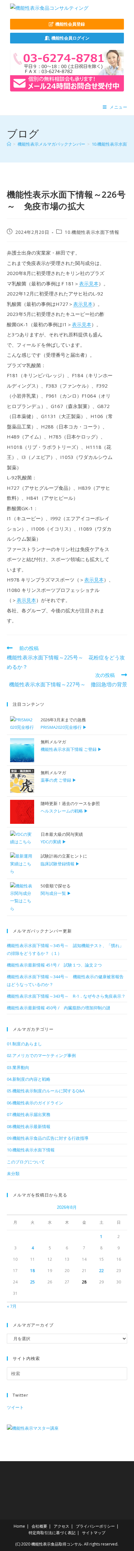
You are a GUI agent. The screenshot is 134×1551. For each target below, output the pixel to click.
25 (32, 1282)
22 (101, 1270)
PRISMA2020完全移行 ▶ (64, 727)
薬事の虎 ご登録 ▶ (58, 780)
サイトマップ (93, 1532)
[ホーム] (9, 144)
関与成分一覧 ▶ (56, 893)
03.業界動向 (18, 1067)
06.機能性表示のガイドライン (35, 1103)
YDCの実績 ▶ (53, 842)
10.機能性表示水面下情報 (92, 232)
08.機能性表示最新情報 (28, 1126)
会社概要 (39, 1526)
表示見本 (89, 283)
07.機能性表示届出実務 (28, 1114)
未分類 (13, 1173)
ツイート (15, 1407)
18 (32, 1270)
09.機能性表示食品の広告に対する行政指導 (47, 1138)
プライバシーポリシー (95, 1526)
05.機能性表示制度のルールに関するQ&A (46, 1091)
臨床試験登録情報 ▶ (60, 864)
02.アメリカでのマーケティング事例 (41, 1055)
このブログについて (26, 1162)
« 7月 (12, 1306)
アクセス (61, 1526)
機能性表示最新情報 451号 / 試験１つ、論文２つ (54, 965)
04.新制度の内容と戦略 (28, 1079)
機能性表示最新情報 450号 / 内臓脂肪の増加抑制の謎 (58, 1008)
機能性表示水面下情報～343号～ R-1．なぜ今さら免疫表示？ (66, 996)
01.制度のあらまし (24, 1044)
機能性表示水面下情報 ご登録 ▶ (71, 749)
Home (19, 1526)
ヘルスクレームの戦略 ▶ (64, 811)
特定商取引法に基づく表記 (52, 1532)
